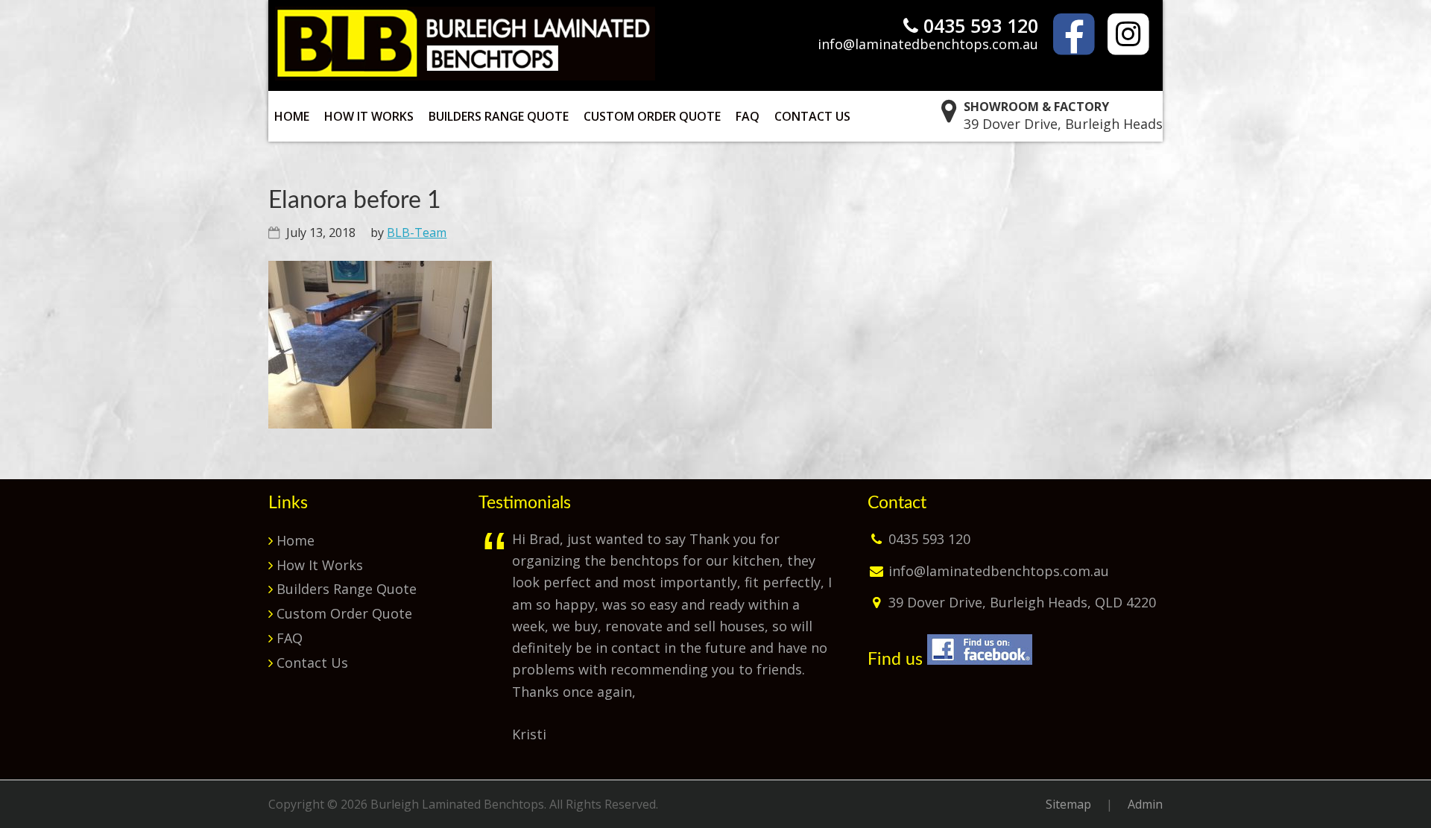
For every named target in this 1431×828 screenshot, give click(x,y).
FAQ (290, 638)
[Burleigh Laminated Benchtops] (465, 75)
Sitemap (1068, 804)
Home (296, 540)
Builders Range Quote (347, 589)
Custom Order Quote (344, 613)
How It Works (320, 565)
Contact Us (312, 662)
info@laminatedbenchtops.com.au (928, 44)
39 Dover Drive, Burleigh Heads (1063, 115)
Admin (1145, 804)
